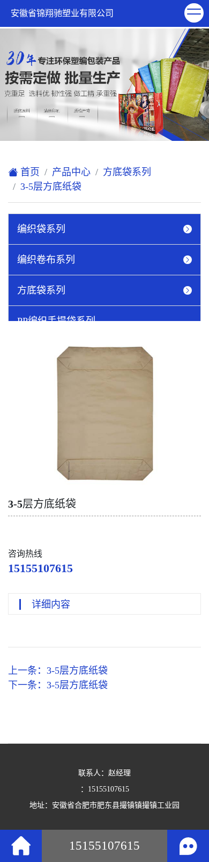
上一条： (58, 670)
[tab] (104, 229)
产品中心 (71, 172)
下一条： (58, 685)
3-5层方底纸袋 (50, 186)
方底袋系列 (127, 172)
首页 (29, 172)
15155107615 (40, 568)
